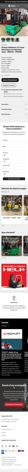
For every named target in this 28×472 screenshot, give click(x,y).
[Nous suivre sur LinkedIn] (17, 446)
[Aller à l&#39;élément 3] (13, 40)
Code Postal (6, 165)
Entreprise (6, 171)
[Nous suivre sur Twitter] (6, 446)
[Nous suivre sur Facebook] (2, 446)
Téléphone (6, 159)
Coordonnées (18, 464)
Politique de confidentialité (8, 461)
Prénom (5, 140)
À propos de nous (6, 429)
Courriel (5, 152)
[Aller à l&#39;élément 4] (17, 40)
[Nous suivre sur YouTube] (13, 446)
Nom (4, 146)
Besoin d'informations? (10, 80)
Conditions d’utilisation (7, 463)
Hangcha (4, 44)
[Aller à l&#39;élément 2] (8, 40)
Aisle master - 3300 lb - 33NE (12, 218)
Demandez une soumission (14, 404)
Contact (3, 432)
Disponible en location (9, 85)
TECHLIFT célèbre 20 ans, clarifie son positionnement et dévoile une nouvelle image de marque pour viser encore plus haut (11, 356)
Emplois (3, 435)
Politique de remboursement (9, 459)
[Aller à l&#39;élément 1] (3, 40)
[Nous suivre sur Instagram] (10, 446)
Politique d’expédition (7, 464)
